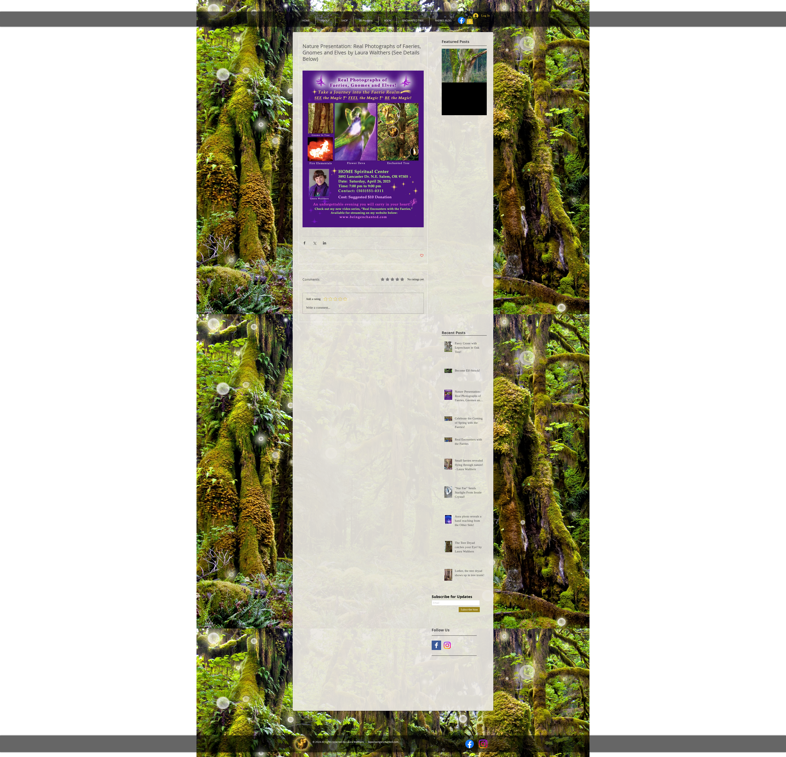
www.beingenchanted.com (383, 741)
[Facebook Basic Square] (436, 645)
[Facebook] (461, 20)
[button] (469, 20)
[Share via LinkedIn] (324, 243)
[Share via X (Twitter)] (314, 243)
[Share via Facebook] (304, 243)
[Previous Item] (448, 65)
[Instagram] (447, 645)
